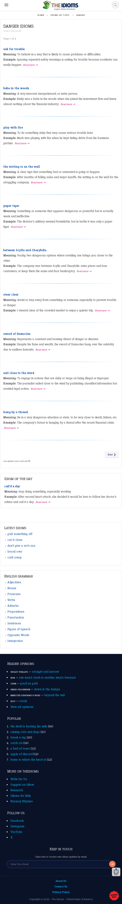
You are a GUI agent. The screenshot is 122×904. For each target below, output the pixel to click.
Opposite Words (18, 635)
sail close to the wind (18, 373)
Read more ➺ (30, 65)
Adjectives (14, 582)
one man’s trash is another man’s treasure (47, 677)
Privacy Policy (61, 892)
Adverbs (13, 606)
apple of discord (21, 754)
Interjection (15, 641)
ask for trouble (14, 49)
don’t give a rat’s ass (21, 546)
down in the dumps (47, 689)
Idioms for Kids (20, 796)
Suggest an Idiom (22, 785)
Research (16, 790)
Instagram (17, 826)
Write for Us (18, 779)
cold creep (14, 557)
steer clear (11, 294)
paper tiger (11, 206)
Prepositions (15, 612)
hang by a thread (15, 412)
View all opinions (22, 707)
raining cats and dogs (25, 732)
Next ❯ (112, 454)
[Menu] (6, 5)
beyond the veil (54, 695)
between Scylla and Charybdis (24, 250)
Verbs (11, 600)
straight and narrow (45, 672)
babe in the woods (16, 88)
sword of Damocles (16, 334)
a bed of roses (20, 748)
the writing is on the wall (21, 167)
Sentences (14, 623)
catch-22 (16, 743)
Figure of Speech (18, 629)
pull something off (19, 534)
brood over (14, 551)
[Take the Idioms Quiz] (114, 896)
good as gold (29, 683)
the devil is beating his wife (28, 726)
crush (23, 701)
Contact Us (61, 886)
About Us (61, 881)
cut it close (14, 540)
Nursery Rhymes (21, 801)
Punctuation (15, 617)
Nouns (11, 588)
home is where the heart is (28, 760)
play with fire (13, 127)
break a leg (18, 737)
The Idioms (58, 899)
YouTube (16, 832)
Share (116, 874)
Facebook (17, 821)
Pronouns (13, 594)
